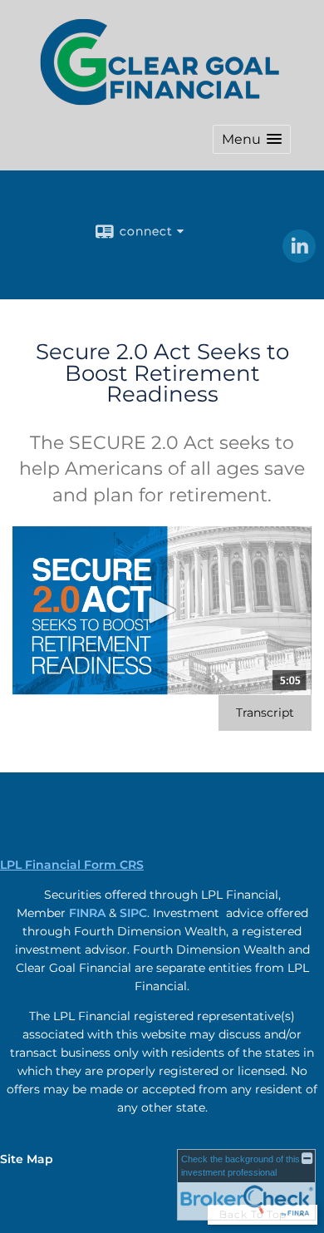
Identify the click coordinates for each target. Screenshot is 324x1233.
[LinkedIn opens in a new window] (299, 257)
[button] (252, 139)
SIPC (133, 912)
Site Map (26, 1159)
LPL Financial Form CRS (72, 864)
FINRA (87, 912)
